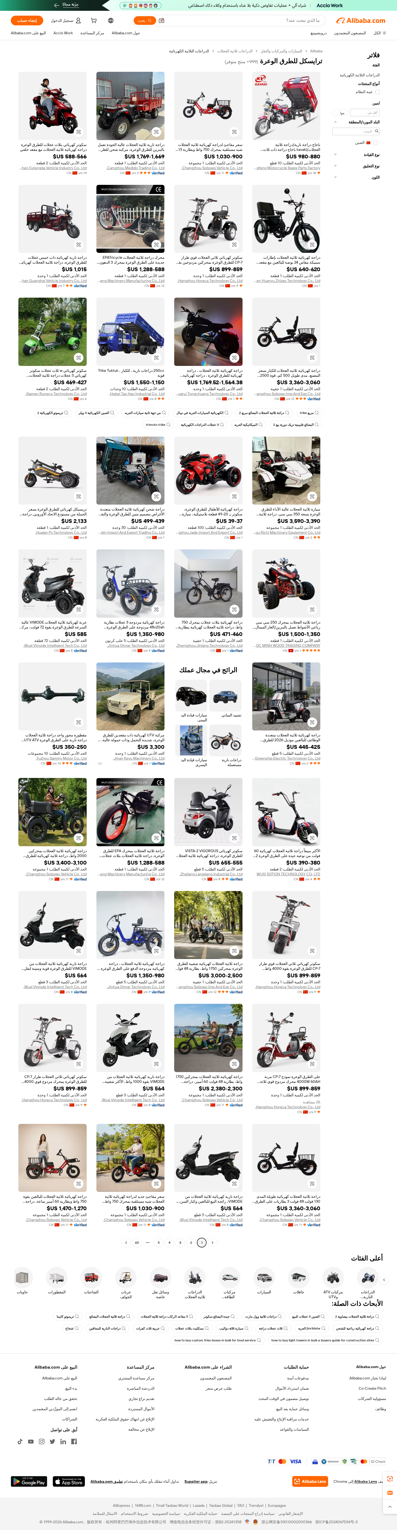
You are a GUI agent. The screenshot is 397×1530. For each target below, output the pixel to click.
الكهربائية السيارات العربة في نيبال (199, 413)
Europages (277, 1505)
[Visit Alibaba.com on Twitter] (52, 1441)
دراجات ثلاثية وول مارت (261, 1316)
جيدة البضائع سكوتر (217, 1316)
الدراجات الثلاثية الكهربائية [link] (189, 51)
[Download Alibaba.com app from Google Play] (29, 1481)
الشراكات (69, 1419)
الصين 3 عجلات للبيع (305, 1316)
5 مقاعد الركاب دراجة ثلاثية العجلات (164, 1316)
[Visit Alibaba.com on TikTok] (20, 1441)
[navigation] (356, 647)
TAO (240, 1505)
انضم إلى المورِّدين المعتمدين (54, 1409)
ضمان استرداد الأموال (292, 1388)
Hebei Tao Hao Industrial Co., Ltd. (136, 394)
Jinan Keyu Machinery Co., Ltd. (138, 758)
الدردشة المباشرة (140, 1388)
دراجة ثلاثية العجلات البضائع (107, 1316)
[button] (161, 20)
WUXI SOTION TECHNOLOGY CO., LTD (288, 874)
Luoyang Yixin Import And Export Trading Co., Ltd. (130, 532)
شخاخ (69, 1328)
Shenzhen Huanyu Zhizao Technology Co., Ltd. (286, 280)
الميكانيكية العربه (245, 425)
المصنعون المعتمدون (216, 1378)
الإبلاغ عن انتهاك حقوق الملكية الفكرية (125, 1419)
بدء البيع (71, 1388)
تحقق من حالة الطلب (60, 1398)
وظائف (380, 1409)
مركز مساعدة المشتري (136, 1378)
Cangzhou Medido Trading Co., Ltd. (135, 168)
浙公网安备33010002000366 (286, 1522)
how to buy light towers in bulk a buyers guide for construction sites (322, 1340)
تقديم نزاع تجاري (141, 1398)
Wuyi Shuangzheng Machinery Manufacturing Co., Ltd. (130, 280)
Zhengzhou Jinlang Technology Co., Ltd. (209, 645)
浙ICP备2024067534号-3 (336, 1522)
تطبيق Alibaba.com (106, 1481)
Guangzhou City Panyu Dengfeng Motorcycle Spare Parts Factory (286, 168)
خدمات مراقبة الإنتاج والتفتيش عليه (281, 1419)
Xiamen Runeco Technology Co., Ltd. (56, 394)
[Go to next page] (126, 1242)
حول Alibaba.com (371, 1367)
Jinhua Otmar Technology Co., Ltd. (135, 645)
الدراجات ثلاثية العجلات (235, 51)
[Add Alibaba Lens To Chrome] (310, 1481)
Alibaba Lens (365, 1481)
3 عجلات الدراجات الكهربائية (200, 425)
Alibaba (316, 51)
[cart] (93, 21)
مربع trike (307, 413)
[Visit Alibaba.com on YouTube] (31, 1441)
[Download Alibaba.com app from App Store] (69, 1481)
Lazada (198, 1505)
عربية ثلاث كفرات (148, 1328)
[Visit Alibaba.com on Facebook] (74, 1441)
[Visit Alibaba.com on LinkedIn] (63, 1441)
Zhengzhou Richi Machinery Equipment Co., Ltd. (286, 532)
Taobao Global (221, 1505)
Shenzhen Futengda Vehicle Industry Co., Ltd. (52, 168)
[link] (390, 1479)
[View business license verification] (247, 1522)
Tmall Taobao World (172, 1505)
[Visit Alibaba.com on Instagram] (41, 1441)
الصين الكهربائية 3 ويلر (94, 413)
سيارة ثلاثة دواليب (231, 1328)
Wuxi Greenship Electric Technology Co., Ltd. (286, 758)
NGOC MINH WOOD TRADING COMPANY (286, 645)
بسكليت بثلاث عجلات (189, 1328)
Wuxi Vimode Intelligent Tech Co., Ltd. (55, 645)
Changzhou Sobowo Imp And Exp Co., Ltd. (286, 394)
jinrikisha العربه (309, 1328)
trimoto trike (155, 425)
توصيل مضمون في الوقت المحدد (283, 1398)
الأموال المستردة (141, 1409)
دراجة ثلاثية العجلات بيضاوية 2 (354, 1316)
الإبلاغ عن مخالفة (141, 1429)
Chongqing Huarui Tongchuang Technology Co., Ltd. (208, 394)
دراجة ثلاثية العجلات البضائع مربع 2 (261, 413)
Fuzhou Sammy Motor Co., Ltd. (61, 758)
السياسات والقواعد (294, 1429)
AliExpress (121, 1505)
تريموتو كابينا (65, 1316)
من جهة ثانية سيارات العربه (143, 413)
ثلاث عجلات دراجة (270, 1328)
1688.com (143, 1505)
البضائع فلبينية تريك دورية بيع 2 (293, 425)
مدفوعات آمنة (298, 1378)
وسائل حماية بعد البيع (292, 1409)
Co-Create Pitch (372, 1388)
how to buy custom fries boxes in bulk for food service (215, 1340)
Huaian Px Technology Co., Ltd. (61, 532)
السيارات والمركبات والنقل (281, 51)
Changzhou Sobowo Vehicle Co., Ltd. (212, 168)
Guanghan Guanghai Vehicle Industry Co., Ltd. (52, 280)
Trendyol (256, 1505)
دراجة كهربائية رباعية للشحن (355, 1328)
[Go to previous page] (212, 1242)
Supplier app (196, 1481)
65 (137, 1243)
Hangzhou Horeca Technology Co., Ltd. (210, 280)
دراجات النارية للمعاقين (104, 1328)
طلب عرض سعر (219, 1388)
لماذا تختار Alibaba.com (367, 1378)
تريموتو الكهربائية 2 (50, 413)
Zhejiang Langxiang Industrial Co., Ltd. (211, 874)
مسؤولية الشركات (372, 1398)
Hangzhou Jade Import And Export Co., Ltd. (208, 532)
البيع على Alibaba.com (59, 1378)
